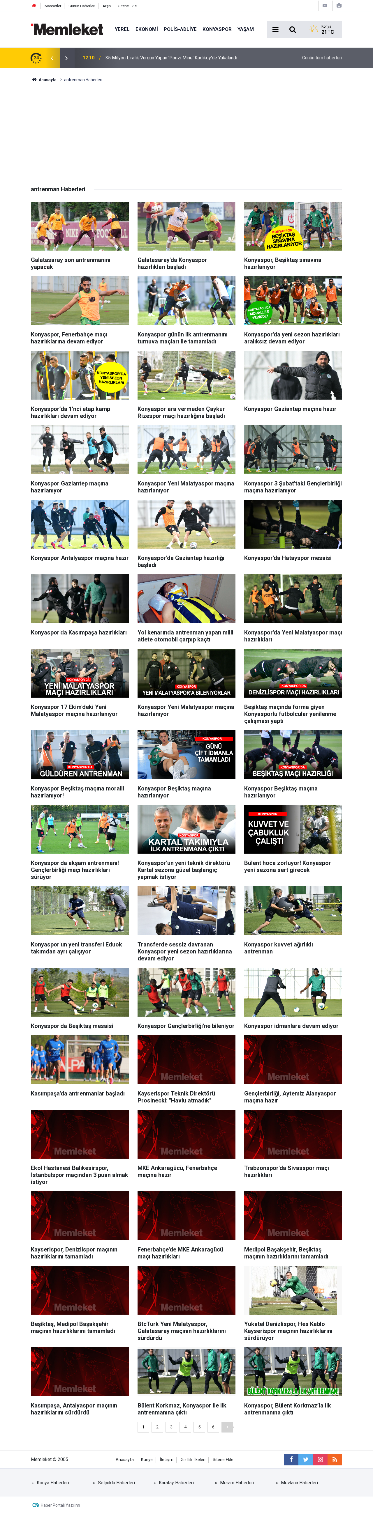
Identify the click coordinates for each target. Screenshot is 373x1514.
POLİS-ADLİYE (180, 29)
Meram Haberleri (237, 1482)
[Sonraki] (227, 1427)
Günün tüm (322, 58)
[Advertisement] (186, 126)
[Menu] (275, 29)
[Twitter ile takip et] (305, 1459)
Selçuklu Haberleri (116, 1482)
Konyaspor (217, 29)
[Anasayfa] (34, 6)
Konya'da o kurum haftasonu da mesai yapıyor (151, 58)
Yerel (122, 29)
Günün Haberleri (81, 6)
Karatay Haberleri (176, 1482)
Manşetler (53, 6)
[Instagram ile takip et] (320, 1459)
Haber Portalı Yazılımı (60, 1505)
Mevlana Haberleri (299, 1482)
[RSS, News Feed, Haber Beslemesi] (335, 1459)
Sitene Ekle (127, 6)
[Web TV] (325, 5)
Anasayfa (125, 1459)
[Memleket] (67, 29)
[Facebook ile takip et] (291, 1459)
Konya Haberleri (53, 1482)
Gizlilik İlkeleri (193, 1459)
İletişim (166, 1459)
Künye (147, 1459)
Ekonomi (147, 29)
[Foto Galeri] (339, 5)
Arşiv (107, 6)
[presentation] (52, 57)
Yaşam (245, 29)
